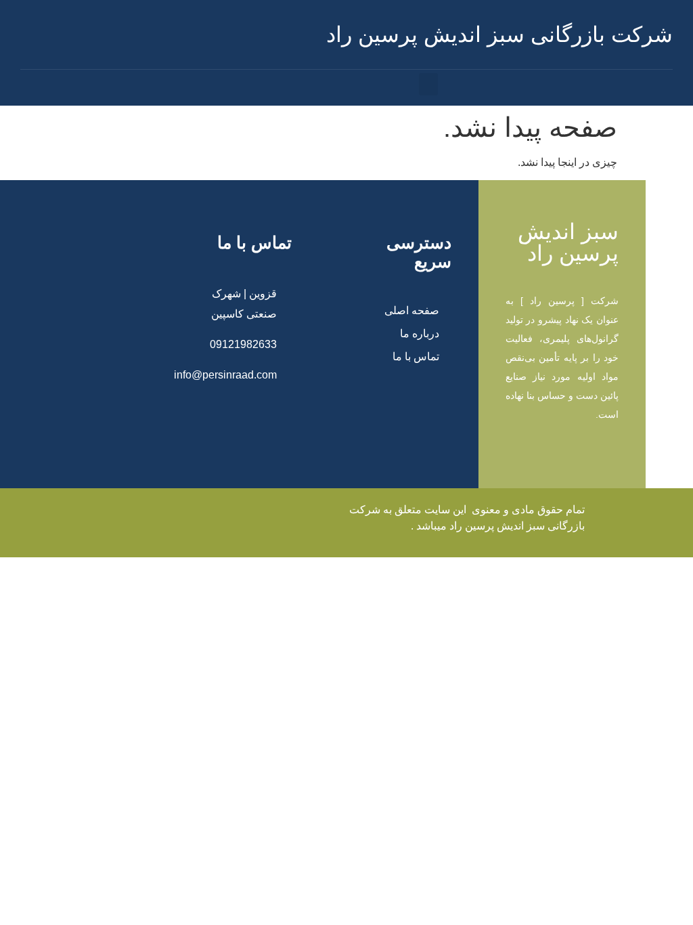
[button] (428, 84)
